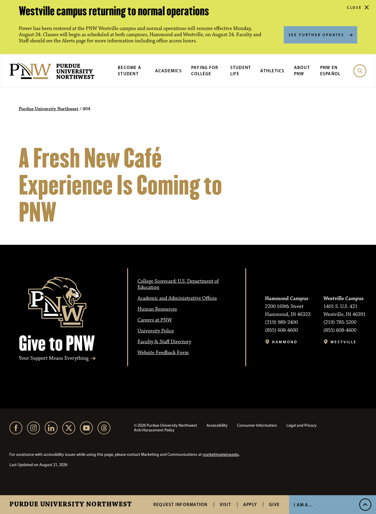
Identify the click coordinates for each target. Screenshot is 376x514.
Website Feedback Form (163, 352)
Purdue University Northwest (70, 504)
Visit (225, 504)
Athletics (272, 70)
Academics (168, 70)
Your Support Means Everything (53, 358)
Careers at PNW (154, 320)
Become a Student (129, 70)
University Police (155, 331)
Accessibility (217, 425)
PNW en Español (330, 70)
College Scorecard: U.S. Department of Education (178, 284)
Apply (250, 504)
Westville (343, 342)
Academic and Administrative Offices (177, 298)
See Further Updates (316, 34)
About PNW (302, 70)
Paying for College (205, 70)
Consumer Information (257, 425)
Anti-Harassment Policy (154, 430)
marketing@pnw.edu (221, 454)
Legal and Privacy (301, 425)
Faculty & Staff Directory (164, 342)
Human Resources (157, 309)
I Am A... (303, 505)
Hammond (285, 342)
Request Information (180, 504)
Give (274, 504)
